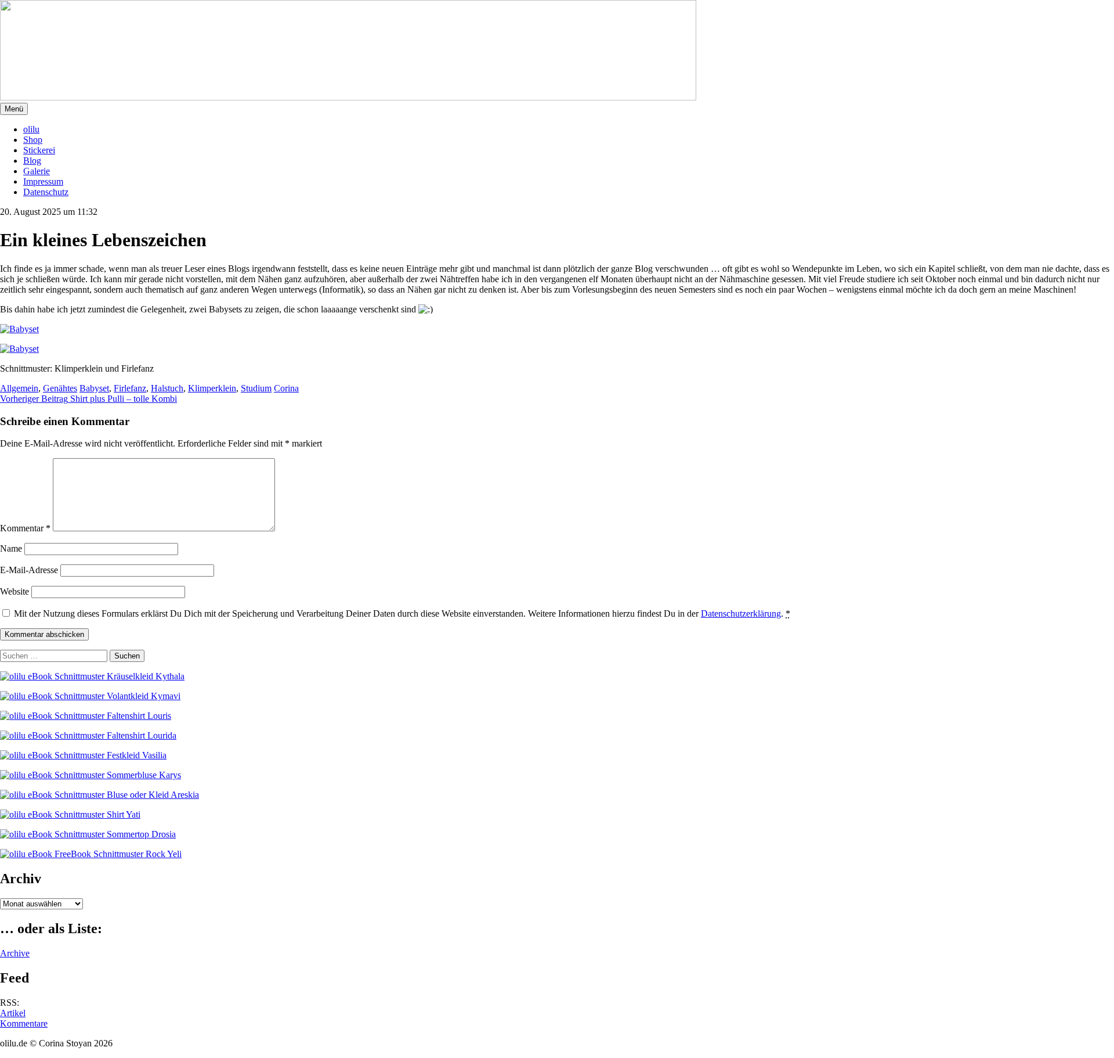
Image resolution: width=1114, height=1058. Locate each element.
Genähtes (60, 388)
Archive (15, 953)
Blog (32, 160)
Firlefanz (130, 388)
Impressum (43, 181)
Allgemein (19, 388)
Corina (286, 388)
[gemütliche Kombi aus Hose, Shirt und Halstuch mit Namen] (116, 329)
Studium (256, 388)
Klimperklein (212, 388)
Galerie (36, 171)
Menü (14, 109)
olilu (31, 129)
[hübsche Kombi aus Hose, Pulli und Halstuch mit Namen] (116, 349)
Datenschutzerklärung (741, 613)
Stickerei (39, 150)
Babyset (94, 388)
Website (14, 591)
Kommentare (24, 1023)
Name (11, 548)
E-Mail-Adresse (29, 570)
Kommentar (25, 528)
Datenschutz (45, 192)
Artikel (13, 1013)
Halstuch (167, 388)
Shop (32, 140)
